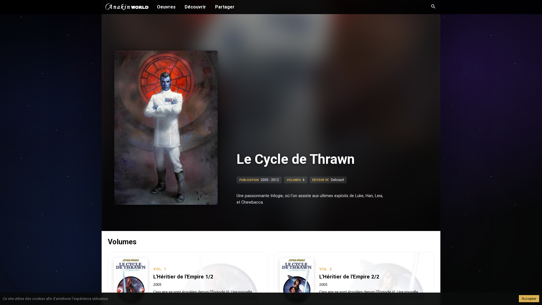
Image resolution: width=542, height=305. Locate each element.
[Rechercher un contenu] (433, 7)
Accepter (529, 299)
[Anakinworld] (127, 7)
